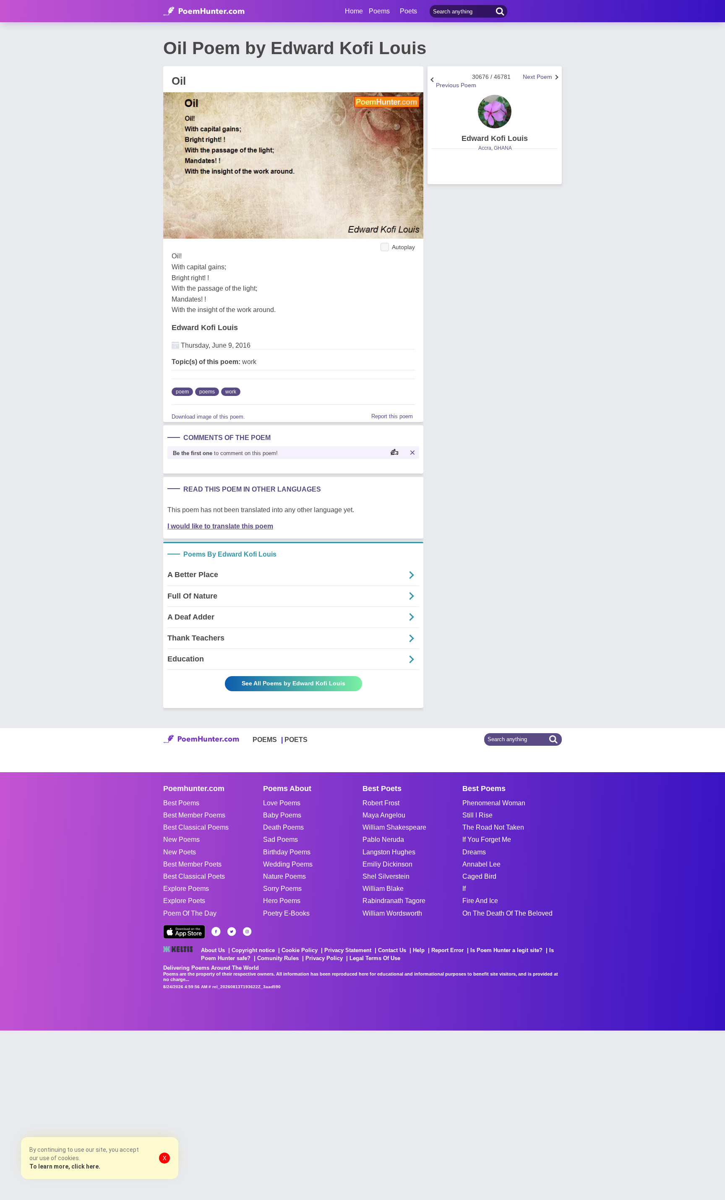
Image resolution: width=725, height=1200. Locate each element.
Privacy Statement (347, 950)
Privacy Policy (324, 958)
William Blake (383, 888)
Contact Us (392, 950)
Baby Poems (282, 815)
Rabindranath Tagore (393, 900)
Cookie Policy (300, 950)
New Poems (181, 839)
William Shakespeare (394, 827)
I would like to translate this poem (220, 526)
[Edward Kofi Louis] (495, 111)
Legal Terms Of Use (374, 958)
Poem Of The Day (189, 913)
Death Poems (283, 827)
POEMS (265, 739)
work (230, 392)
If (464, 888)
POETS (296, 739)
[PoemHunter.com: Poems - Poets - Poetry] (204, 11)
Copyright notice (253, 950)
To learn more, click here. (64, 1166)
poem (182, 392)
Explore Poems (186, 888)
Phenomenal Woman (493, 803)
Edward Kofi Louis (205, 327)
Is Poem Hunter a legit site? (506, 950)
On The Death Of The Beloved (507, 913)
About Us (213, 950)
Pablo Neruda (383, 839)
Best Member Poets (192, 864)
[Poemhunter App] (184, 932)
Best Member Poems (194, 815)
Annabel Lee (481, 864)
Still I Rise (477, 815)
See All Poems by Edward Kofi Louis (293, 683)
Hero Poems (281, 900)
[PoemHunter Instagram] (247, 931)
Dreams (474, 852)
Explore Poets (184, 900)
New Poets (179, 852)
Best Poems (181, 803)
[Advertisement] (126, 1114)
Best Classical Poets (194, 876)
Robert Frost (380, 803)
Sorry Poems (282, 888)
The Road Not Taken (493, 827)
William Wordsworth (392, 913)
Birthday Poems (286, 852)
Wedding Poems (288, 864)
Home (354, 11)
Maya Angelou (383, 815)
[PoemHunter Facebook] (216, 931)
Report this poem (392, 416)
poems (207, 392)
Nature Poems (284, 876)
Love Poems (281, 803)
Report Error (447, 950)
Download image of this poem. (208, 417)
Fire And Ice (480, 900)
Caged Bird (479, 876)
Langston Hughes (388, 852)
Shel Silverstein (385, 876)
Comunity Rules (278, 958)
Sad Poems (280, 839)
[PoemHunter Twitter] (231, 931)
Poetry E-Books (286, 913)
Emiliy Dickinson (387, 864)
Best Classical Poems (196, 827)
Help (419, 950)
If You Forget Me (486, 839)
